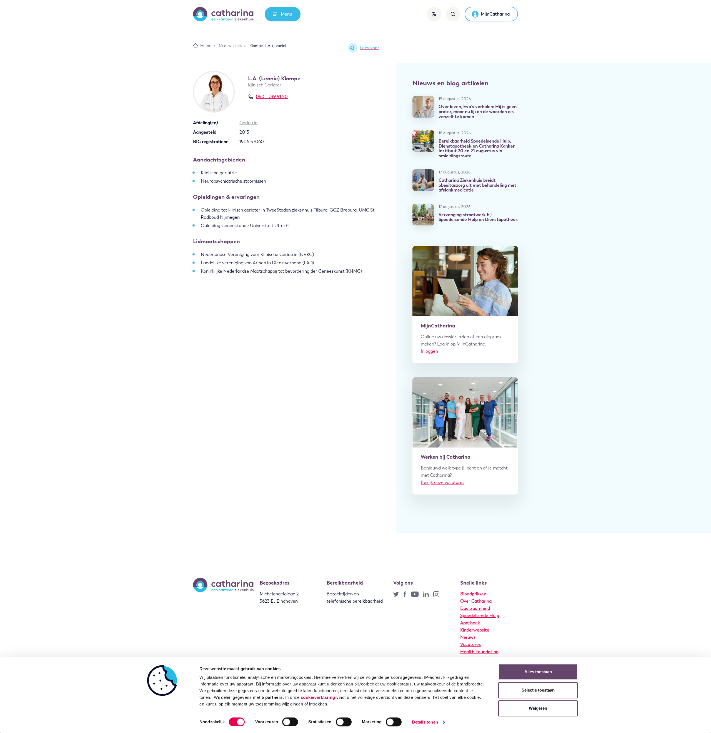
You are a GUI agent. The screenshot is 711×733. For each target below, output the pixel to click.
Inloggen (429, 351)
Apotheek (470, 622)
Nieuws (467, 637)
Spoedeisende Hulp (479, 615)
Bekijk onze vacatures (442, 482)
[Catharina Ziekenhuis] (223, 14)
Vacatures (470, 644)
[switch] (290, 721)
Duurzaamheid (475, 608)
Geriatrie (248, 122)
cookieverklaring (318, 697)
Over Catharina (476, 601)
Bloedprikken (473, 594)
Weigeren (538, 708)
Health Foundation (479, 651)
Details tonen (425, 722)
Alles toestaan (538, 671)
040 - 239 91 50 (272, 96)
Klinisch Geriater (264, 85)
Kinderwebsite (474, 630)
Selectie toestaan (538, 690)
